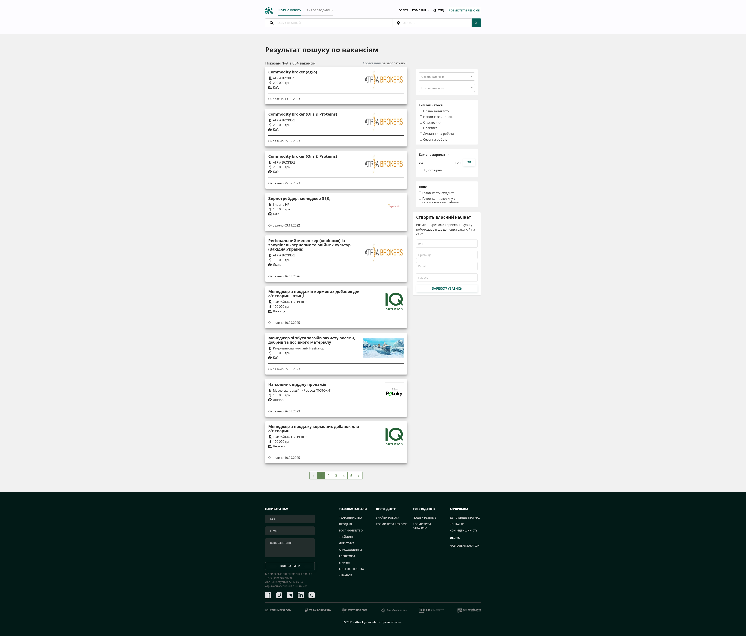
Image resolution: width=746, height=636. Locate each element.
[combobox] (447, 76)
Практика (429, 128)
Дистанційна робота (438, 134)
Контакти (457, 524)
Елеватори (347, 556)
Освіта (403, 10)
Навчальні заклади (464, 545)
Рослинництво (351, 530)
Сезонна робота (435, 139)
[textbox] (432, 76)
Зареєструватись (447, 288)
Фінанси (345, 575)
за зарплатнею (393, 63)
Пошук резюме (424, 517)
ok (469, 162)
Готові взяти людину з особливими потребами (440, 200)
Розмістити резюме (464, 10)
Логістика (346, 543)
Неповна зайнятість (437, 117)
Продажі (345, 524)
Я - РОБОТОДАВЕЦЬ (320, 10)
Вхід (440, 10)
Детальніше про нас (465, 517)
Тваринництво (350, 517)
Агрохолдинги (350, 549)
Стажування (431, 122)
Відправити (290, 566)
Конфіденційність (464, 530)
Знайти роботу (387, 517)
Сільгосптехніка (351, 569)
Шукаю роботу (289, 10)
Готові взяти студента (438, 193)
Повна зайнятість (435, 111)
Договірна (434, 170)
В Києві (344, 562)
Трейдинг (346, 537)
